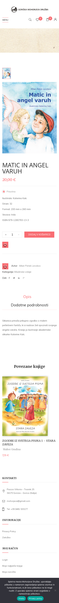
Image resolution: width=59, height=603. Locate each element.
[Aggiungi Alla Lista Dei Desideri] (5, 245)
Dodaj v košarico (39, 234)
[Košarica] (47, 20)
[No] (55, 590)
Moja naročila (9, 572)
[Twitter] (14, 278)
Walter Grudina (12, 449)
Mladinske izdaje (22, 271)
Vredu (21, 598)
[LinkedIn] (18, 278)
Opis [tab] (27, 297)
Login (5, 559)
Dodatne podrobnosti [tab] (29, 305)
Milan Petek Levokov (30, 265)
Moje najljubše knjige (12, 565)
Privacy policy (35, 598)
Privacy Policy (9, 531)
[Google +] (23, 278)
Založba (6, 537)
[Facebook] (10, 278)
